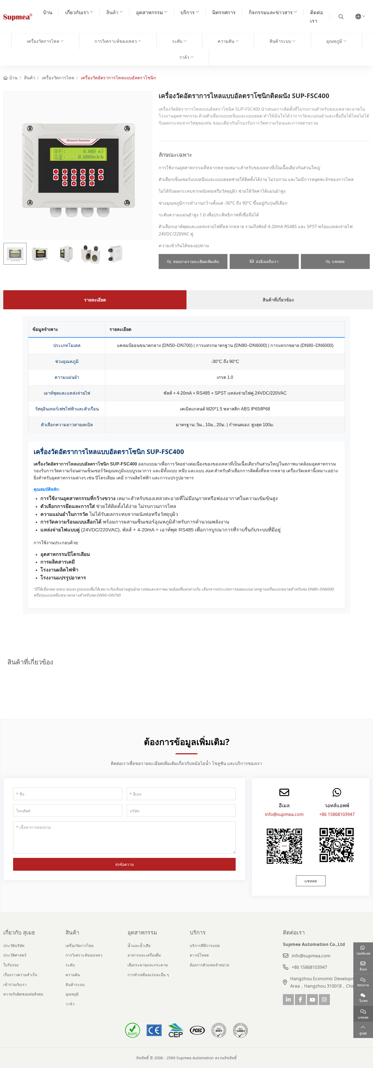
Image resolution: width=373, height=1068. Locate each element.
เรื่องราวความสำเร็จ (20, 974)
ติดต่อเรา (316, 16)
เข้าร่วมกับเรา (15, 984)
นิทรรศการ (224, 12)
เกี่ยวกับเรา (77, 12)
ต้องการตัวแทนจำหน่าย (209, 964)
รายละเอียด (95, 300)
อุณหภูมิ (334, 41)
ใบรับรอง (11, 964)
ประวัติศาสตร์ (14, 955)
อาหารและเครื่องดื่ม (144, 955)
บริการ (187, 12)
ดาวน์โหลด (199, 955)
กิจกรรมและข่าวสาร (271, 12)
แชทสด (338, 261)
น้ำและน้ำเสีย (139, 945)
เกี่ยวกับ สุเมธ (19, 932)
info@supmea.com (284, 814)
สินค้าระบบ (280, 41)
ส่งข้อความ (124, 864)
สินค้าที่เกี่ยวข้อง (278, 300)
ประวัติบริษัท (13, 945)
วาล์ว (184, 57)
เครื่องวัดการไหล (43, 41)
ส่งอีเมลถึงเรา (267, 261)
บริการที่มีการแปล (205, 945)
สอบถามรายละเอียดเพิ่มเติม (196, 261)
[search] (340, 16)
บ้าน (47, 12)
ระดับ (177, 41)
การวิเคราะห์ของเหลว (115, 41)
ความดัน (226, 41)
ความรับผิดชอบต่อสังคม (23, 994)
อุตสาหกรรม (149, 12)
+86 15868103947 (337, 814)
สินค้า (112, 12)
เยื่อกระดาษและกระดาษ (148, 964)
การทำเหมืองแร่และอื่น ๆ (148, 974)
